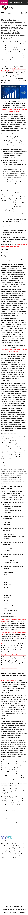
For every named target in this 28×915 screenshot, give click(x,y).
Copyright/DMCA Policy (9, 912)
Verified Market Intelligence (9, 680)
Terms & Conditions (20, 909)
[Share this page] (26, 13)
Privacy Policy (21, 912)
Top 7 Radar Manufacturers (9, 668)
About (7, 906)
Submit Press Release (8, 909)
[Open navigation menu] (2, 13)
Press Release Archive (16, 906)
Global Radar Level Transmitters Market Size (13, 655)
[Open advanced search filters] (22, 13)
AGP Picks (4, 2)
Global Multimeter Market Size (9, 644)
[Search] (18, 13)
